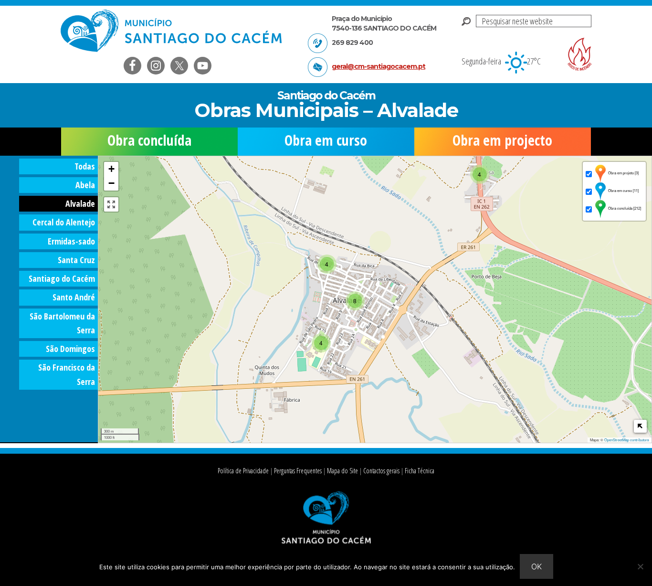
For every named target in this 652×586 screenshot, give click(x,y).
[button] (479, 174)
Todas (84, 166)
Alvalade (80, 203)
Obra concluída (149, 140)
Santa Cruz (76, 260)
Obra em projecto (502, 140)
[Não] (640, 566)
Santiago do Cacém (62, 278)
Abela (85, 185)
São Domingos (70, 348)
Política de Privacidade (243, 470)
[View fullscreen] (111, 204)
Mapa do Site (342, 470)
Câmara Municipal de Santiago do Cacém (172, 31)
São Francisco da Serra (66, 374)
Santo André (74, 297)
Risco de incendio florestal (579, 54)
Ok (536, 566)
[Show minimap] (640, 426)
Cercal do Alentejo (63, 222)
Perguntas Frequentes (298, 470)
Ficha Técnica (419, 470)
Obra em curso (325, 140)
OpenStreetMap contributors (626, 439)
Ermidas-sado (71, 241)
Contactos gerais (381, 470)
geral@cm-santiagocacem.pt (378, 66)
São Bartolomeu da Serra (62, 323)
